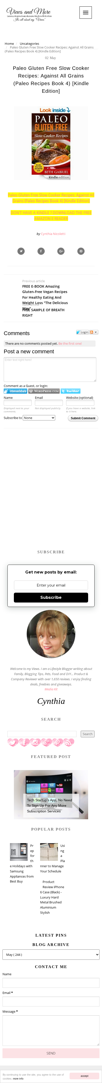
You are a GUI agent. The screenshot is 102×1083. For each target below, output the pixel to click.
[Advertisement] (51, 491)
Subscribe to (13, 418)
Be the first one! (70, 343)
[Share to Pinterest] (81, 251)
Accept (84, 1076)
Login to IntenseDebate (15, 391)
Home (9, 43)
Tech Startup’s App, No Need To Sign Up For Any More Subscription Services (49, 805)
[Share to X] (21, 251)
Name (8, 397)
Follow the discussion (93, 332)
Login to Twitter (70, 391)
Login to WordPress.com (44, 391)
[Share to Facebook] (41, 251)
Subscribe (51, 597)
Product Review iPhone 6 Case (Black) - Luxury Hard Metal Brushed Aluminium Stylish (52, 897)
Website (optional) (79, 397)
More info (18, 1078)
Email (39, 397)
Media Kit (51, 689)
